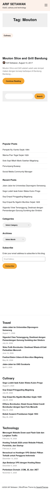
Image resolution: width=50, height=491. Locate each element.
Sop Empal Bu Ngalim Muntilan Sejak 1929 (21, 202)
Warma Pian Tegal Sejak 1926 (16, 155)
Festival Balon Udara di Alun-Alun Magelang (23, 357)
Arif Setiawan (14, 4)
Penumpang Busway (12, 166)
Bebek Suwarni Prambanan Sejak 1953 (20, 414)
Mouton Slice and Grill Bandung (25, 58)
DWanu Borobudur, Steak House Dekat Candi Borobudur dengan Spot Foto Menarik (23, 405)
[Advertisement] (25, 121)
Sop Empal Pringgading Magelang (17, 196)
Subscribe (9, 266)
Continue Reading (13, 81)
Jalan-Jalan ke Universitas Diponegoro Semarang (24, 185)
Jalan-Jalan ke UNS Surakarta (16, 364)
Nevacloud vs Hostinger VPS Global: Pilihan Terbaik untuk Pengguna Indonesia (23, 454)
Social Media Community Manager (17, 171)
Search (40, 96)
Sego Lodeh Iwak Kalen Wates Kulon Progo (21, 191)
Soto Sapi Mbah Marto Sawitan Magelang (20, 160)
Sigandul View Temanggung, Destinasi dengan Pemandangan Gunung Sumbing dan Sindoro (23, 209)
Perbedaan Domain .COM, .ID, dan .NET (21, 469)
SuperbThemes (42, 487)
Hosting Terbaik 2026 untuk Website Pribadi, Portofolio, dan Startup (23, 444)
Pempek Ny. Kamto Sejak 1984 (16, 149)
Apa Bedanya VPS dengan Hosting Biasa (22, 462)
